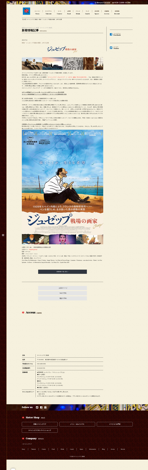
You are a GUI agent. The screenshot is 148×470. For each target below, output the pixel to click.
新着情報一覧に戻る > (62, 271)
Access (106, 12)
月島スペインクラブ (39, 424)
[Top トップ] (26, 8)
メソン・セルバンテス (77, 424)
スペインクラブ (27, 444)
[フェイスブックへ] (41, 407)
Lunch (87, 12)
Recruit (117, 12)
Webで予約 (63, 293)
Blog (103, 449)
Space (97, 12)
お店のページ (63, 288)
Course (59, 12)
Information (92, 449)
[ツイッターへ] (37, 407)
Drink (78, 12)
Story (37, 12)
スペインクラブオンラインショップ (39, 430)
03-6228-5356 (41, 368)
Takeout (48, 12)
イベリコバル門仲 (114, 424)
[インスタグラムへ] (45, 407)
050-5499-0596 (41, 364)
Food (69, 12)
